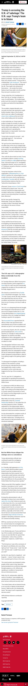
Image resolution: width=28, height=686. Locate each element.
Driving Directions (7, 651)
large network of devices (16, 514)
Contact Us (5, 658)
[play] (2, 684)
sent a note (18, 331)
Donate (23, 2)
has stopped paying (19, 313)
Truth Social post (14, 82)
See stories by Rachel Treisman (9, 622)
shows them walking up (8, 116)
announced (4, 229)
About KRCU (5, 648)
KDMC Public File (6, 667)
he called (13, 160)
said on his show (6, 501)
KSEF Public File (6, 664)
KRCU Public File (6, 661)
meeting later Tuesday (7, 179)
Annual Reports (6, 654)
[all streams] (26, 684)
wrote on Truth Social (18, 186)
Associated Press (9, 320)
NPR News (8, 604)
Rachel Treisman (10, 22)
